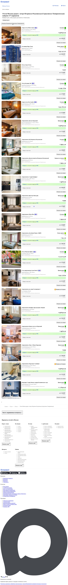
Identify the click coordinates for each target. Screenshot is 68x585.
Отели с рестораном (48, 427)
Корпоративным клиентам (9, 503)
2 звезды (19, 430)
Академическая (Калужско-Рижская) (9, 435)
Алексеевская (7, 440)
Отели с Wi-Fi (47, 431)
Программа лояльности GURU (10, 495)
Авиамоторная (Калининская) (7, 428)
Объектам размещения (8, 500)
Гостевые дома (34, 437)
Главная (6, 406)
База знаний (6, 486)
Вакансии (5, 480)
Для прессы (5, 482)
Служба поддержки (7, 487)
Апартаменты (33, 433)
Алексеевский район (22, 454)
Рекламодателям (7, 505)
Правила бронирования (8, 492)
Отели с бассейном (48, 432)
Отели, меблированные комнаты (34, 427)
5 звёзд (19, 426)
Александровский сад (9, 439)
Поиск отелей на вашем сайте (10, 504)
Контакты (5, 479)
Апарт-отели (33, 436)
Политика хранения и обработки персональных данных (13, 583)
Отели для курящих (48, 437)
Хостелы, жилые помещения (34, 430)
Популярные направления (9, 490)
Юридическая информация (9, 491)
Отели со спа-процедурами (47, 429)
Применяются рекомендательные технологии (36, 583)
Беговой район (21, 462)
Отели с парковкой (48, 426)
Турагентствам (6, 501)
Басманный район (21, 460)
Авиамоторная (7, 426)
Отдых (6, 453)
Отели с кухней (47, 433)
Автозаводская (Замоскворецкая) (8, 430)
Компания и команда (8, 478)
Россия (11, 406)
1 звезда (19, 431)
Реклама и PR (6, 506)
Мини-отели (33, 432)
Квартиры (33, 434)
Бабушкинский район (22, 459)
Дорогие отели (60, 426)
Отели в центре (8, 451)
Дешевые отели (60, 427)
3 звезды (19, 428)
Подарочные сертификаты (9, 496)
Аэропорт (20, 458)
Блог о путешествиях (8, 489)
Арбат (19, 456)
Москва (16, 406)
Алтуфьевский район (22, 455)
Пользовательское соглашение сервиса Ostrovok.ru (14, 493)
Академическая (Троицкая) (8, 438)
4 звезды (19, 427)
